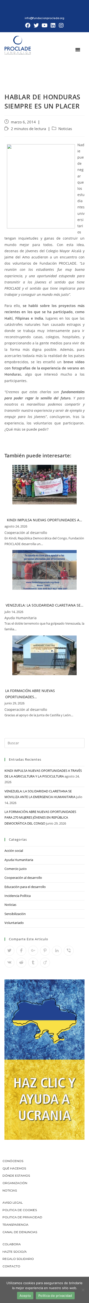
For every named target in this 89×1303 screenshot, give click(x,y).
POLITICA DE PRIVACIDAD (22, 1217)
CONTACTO (11, 1266)
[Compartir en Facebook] (21, 951)
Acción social (13, 850)
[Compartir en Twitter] (9, 951)
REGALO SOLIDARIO (18, 1259)
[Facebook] (28, 25)
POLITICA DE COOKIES (19, 1210)
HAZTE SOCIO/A (14, 1251)
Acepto (25, 1296)
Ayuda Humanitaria (18, 860)
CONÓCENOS (12, 1161)
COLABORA (11, 1244)
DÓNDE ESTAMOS (16, 1175)
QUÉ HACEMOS (14, 1168)
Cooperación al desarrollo (23, 877)
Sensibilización (15, 914)
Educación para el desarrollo (25, 887)
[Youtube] (44, 25)
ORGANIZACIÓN (14, 1183)
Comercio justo (15, 868)
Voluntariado (14, 922)
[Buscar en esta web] (44, 742)
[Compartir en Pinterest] (45, 951)
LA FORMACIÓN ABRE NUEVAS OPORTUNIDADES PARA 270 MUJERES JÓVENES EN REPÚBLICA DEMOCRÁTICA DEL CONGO (40, 817)
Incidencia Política (17, 895)
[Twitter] (36, 25)
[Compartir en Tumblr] (33, 963)
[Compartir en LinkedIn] (57, 951)
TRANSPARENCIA (15, 1224)
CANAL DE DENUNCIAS (19, 1232)
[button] (78, 49)
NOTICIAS (9, 1190)
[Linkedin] (53, 25)
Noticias (65, 128)
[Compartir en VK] (9, 963)
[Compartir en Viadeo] (45, 963)
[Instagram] (61, 25)
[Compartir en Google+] (33, 951)
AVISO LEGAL (12, 1202)
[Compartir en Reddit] (21, 963)
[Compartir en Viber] (69, 951)
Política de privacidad (55, 1296)
